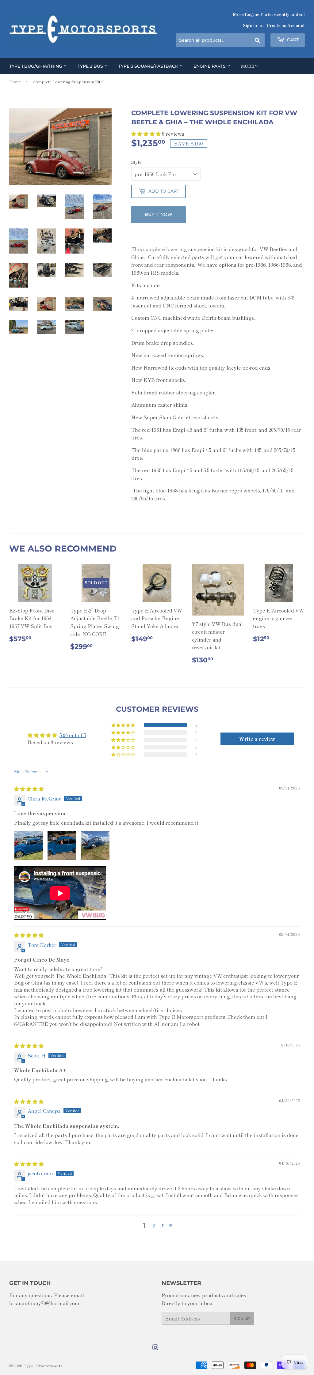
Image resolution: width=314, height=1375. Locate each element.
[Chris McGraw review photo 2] (62, 845)
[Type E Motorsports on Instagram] (155, 1347)
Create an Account (286, 25)
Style (136, 162)
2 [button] (154, 1225)
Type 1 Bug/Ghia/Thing (36, 66)
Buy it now (158, 214)
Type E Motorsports (43, 1366)
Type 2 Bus (91, 66)
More (248, 66)
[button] (146, 133)
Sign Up (242, 1318)
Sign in (250, 25)
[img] (29, 788)
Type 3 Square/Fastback (148, 66)
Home (15, 82)
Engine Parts (210, 66)
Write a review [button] (257, 738)
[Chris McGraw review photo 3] (95, 845)
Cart (292, 40)
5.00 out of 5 (72, 735)
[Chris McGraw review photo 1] (29, 845)
